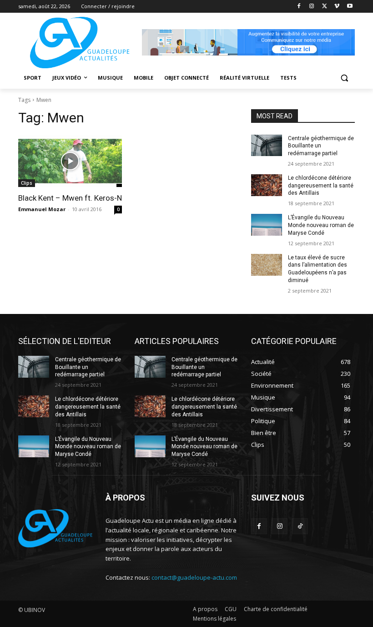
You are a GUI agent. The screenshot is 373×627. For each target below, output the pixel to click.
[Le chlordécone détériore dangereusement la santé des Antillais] (266, 185)
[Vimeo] (337, 6)
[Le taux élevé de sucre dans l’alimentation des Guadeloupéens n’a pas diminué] (266, 265)
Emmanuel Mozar (42, 209)
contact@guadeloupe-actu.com (194, 577)
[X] (324, 6)
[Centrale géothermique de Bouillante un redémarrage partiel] (266, 146)
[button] (344, 78)
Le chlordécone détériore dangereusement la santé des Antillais (320, 186)
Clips (26, 183)
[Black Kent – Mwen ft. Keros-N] (70, 161)
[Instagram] (312, 6)
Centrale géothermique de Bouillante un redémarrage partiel (321, 146)
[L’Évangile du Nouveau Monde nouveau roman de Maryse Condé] (266, 225)
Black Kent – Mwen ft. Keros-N (70, 197)
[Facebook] (299, 6)
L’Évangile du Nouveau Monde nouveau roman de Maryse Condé (321, 225)
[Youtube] (349, 6)
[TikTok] (300, 526)
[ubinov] (248, 42)
